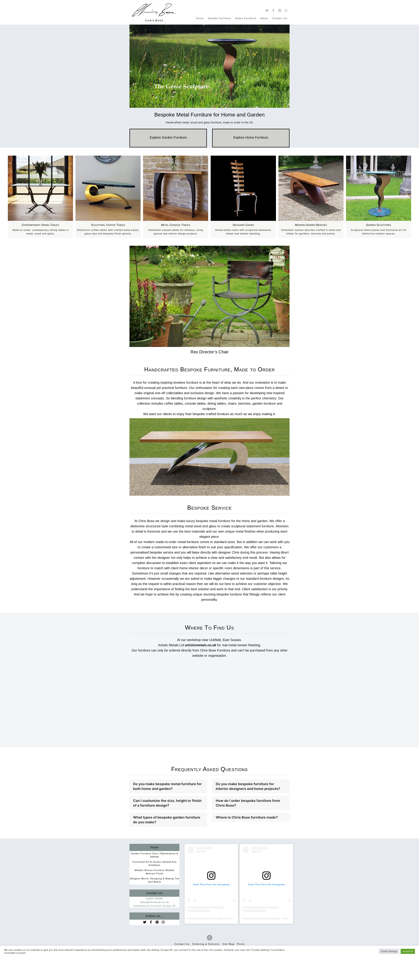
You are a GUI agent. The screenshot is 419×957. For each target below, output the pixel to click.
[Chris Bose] (154, 19)
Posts (241, 944)
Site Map (228, 944)
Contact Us (280, 18)
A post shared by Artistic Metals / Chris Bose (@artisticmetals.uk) (226, 918)
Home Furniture (245, 18)
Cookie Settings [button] (389, 951)
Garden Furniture (219, 18)
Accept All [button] (408, 951)
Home (200, 18)
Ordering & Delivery (206, 944)
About (264, 18)
